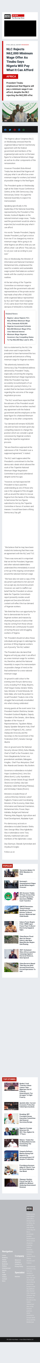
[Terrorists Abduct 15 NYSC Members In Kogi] (11, 869)
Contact (4, 1279)
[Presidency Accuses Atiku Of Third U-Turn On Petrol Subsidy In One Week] (11, 1165)
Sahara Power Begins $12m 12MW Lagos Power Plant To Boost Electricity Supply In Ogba (27, 926)
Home (4, 1255)
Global (4, 1259)
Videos (4, 1277)
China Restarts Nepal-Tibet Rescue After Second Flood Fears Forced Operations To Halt (28, 967)
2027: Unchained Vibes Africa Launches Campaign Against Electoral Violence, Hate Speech (28, 954)
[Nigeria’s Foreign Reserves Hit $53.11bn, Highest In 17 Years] (11, 1127)
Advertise (18, 1262)
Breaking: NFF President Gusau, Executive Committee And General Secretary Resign (27, 1118)
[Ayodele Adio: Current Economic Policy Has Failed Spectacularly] (11, 1102)
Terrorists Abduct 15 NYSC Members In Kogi (27, 872)
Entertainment (6, 1268)
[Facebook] (4, 856)
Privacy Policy (19, 1266)
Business (5, 1264)
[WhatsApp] (7, 856)
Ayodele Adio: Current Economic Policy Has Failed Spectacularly (28, 1105)
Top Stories (9, 1079)
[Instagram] (6, 856)
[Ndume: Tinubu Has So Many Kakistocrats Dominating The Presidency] (11, 1139)
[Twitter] (5, 856)
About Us (18, 1260)
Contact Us (18, 1264)
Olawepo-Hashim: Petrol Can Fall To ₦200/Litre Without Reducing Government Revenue (28, 1183)
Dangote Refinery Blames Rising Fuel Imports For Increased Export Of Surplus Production (27, 1155)
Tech (3, 1272)
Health (4, 1274)
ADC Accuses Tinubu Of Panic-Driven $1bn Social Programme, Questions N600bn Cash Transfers (27, 897)
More (3, 1281)
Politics (4, 1266)
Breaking (5, 1257)
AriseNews (25, 45)
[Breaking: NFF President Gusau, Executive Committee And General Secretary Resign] (11, 1113)
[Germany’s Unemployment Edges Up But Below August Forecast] (11, 880)
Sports (4, 1270)
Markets (17, 1276)
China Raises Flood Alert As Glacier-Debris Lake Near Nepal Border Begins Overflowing (27, 940)
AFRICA (11, 76)
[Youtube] (8, 856)
